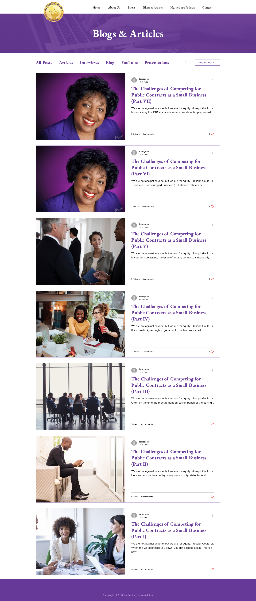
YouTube (129, 62)
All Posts (44, 62)
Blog (110, 62)
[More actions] (213, 80)
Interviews (89, 62)
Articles (66, 62)
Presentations (157, 62)
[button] (186, 63)
